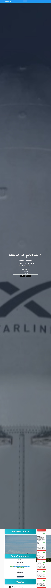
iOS (45, 1)
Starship (29, 1)
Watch (41, 559)
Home (22, 1)
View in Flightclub (20, 576)
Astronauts (35, 1)
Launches (25, 1)
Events (32, 1)
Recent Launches (40, 530)
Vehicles (39, 1)
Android (42, 1)
